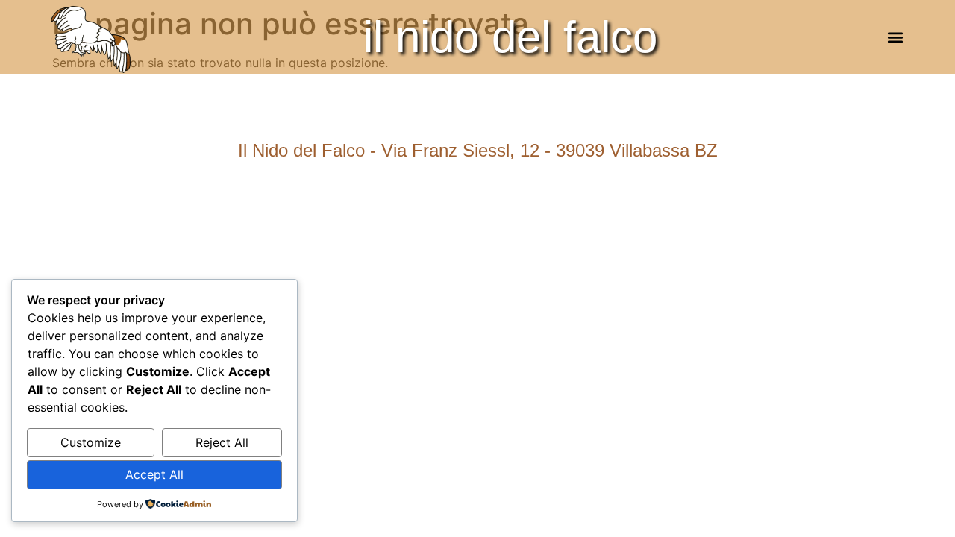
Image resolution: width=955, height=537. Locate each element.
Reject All (221, 442)
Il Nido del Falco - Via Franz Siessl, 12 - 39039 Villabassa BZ (478, 150)
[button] (895, 37)
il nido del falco (510, 37)
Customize (90, 442)
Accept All (154, 474)
